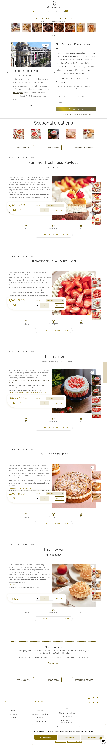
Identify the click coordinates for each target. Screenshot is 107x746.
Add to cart (59, 210)
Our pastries (36, 12)
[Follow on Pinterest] (97, 702)
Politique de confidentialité (74, 742)
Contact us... (53, 663)
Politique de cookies (60, 742)
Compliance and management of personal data (76, 114)
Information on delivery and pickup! (53, 235)
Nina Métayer (49, 12)
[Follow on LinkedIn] (93, 702)
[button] (92, 179)
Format (38, 205)
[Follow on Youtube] (97, 697)
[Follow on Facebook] (93, 697)
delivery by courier (28, 89)
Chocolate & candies (83, 147)
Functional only (69, 737)
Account (58, 12)
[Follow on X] (89, 702)
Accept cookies (45, 737)
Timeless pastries (23, 147)
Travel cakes (53, 147)
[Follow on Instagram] (89, 697)
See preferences (92, 737)
